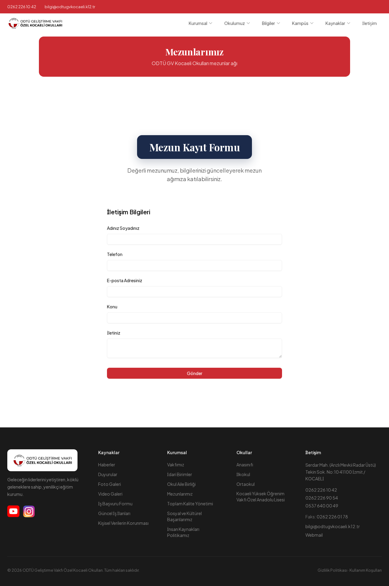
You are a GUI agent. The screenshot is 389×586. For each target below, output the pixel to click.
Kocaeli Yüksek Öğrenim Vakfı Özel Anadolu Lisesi (260, 496)
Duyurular (107, 474)
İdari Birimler (179, 474)
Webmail (314, 535)
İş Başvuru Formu (115, 503)
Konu (112, 306)
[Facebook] (13, 511)
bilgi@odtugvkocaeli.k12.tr (332, 526)
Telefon (114, 254)
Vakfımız (175, 464)
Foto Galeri (109, 484)
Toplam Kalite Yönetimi (190, 503)
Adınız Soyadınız (123, 228)
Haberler (106, 464)
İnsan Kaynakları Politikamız (183, 532)
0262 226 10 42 (21, 6)
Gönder (194, 373)
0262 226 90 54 (321, 497)
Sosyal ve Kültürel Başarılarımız (184, 516)
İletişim (369, 23)
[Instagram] (29, 511)
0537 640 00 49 (321, 505)
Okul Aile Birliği (181, 484)
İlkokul (243, 474)
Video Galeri (110, 494)
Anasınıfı (244, 464)
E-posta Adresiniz (124, 280)
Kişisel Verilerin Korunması (123, 523)
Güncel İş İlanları (114, 513)
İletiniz (113, 333)
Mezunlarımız (180, 494)
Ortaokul (245, 484)
